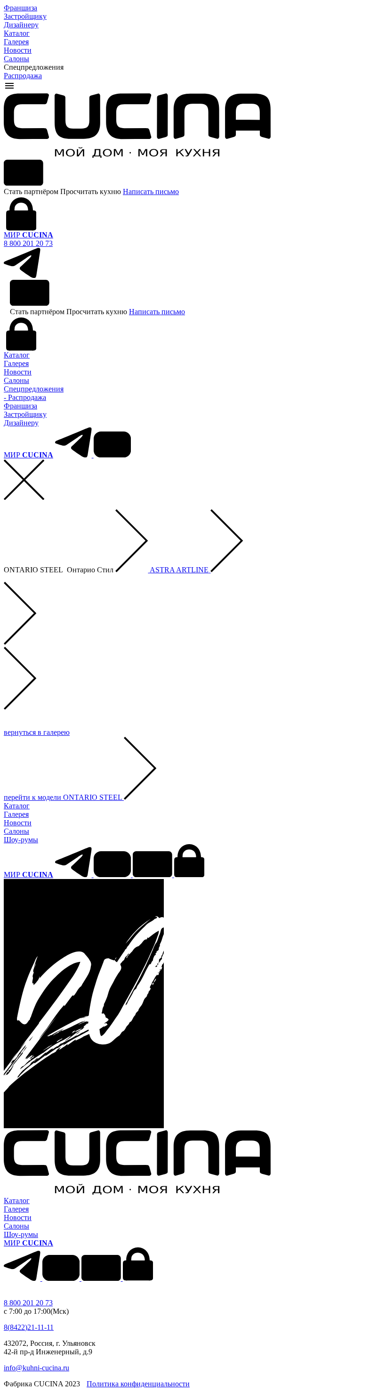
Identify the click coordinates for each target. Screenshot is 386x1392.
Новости (18, 50)
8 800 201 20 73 (28, 243)
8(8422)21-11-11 (29, 1327)
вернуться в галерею (37, 732)
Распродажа (23, 76)
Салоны (16, 59)
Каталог (17, 33)
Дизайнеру (21, 25)
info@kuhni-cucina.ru (36, 1368)
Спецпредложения (34, 389)
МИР (28, 235)
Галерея (16, 42)
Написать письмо (151, 191)
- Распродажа (25, 397)
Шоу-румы (21, 840)
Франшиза (20, 8)
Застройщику (25, 16)
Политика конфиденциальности (138, 1384)
